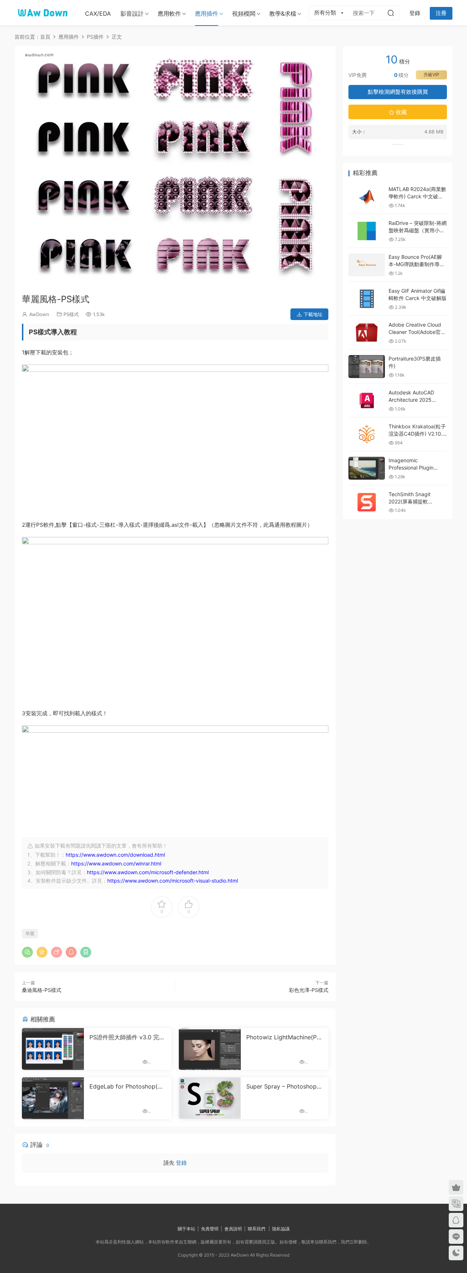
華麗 (30, 918)
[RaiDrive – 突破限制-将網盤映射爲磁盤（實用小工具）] (366, 230)
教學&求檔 (282, 13)
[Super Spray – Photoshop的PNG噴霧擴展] (210, 1083)
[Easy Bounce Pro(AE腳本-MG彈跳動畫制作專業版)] (366, 264)
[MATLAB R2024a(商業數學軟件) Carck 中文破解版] (366, 197)
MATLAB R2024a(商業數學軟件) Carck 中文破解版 (417, 196)
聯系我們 (256, 1213)
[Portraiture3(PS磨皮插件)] (366, 366)
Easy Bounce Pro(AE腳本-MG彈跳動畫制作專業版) (417, 264)
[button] (170, 265)
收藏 (400, 112)
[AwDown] (42, 13)
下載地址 (312, 299)
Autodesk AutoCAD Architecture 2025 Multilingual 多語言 (411, 399)
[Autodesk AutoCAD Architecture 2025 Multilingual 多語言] (366, 400)
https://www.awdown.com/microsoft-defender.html (148, 857)
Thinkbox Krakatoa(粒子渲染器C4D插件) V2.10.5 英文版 (417, 433)
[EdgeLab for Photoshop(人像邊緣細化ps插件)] (53, 1083)
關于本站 (186, 1213)
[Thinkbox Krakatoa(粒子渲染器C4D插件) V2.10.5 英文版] (366, 434)
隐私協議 (281, 1213)
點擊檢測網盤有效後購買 (398, 91)
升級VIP (431, 74)
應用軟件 (169, 13)
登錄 (181, 1147)
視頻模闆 (243, 13)
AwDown (39, 299)
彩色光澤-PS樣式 (308, 975)
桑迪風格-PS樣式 (41, 975)
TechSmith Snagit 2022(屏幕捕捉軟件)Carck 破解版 (410, 501)
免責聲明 (210, 1213)
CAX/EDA (98, 13)
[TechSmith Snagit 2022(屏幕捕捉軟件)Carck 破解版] (366, 502)
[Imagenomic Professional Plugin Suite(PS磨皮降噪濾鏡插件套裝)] (366, 468)
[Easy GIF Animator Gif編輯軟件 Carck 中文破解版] (366, 298)
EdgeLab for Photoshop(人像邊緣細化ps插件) (126, 1071)
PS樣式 (71, 299)
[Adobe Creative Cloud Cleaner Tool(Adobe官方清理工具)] (366, 332)
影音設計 (132, 13)
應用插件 (206, 13)
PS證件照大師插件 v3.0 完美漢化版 (127, 1022)
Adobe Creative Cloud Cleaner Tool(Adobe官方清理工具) (417, 332)
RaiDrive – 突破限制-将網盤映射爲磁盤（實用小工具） (418, 230)
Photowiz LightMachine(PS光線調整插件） (283, 1022)
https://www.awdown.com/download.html (115, 840)
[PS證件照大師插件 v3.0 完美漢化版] (53, 1034)
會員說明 (233, 1213)
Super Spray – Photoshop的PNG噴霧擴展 (284, 1071)
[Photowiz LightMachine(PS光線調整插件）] (210, 1034)
